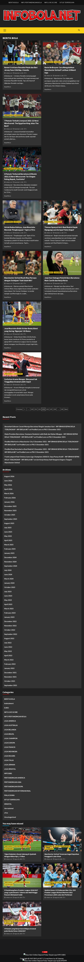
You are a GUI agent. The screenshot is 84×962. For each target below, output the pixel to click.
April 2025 (8, 540)
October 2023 (9, 587)
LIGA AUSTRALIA (11, 725)
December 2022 (10, 621)
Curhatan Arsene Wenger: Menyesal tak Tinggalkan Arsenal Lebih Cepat (20, 380)
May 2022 (8, 651)
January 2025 (9, 553)
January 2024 (9, 583)
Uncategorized (10, 817)
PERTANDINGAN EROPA (13, 786)
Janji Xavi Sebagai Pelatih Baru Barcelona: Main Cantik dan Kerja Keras (62, 279)
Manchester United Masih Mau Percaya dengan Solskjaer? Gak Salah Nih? (20, 279)
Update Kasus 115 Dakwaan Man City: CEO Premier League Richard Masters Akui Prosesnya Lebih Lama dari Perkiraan (60, 892)
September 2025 (10, 519)
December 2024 (10, 557)
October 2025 (9, 515)
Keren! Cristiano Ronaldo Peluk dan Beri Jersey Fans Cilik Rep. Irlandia (21, 68)
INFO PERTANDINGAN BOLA (31, 2)
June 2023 (8, 596)
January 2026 (9, 502)
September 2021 (10, 685)
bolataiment (9, 703)
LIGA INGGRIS (58, 62)
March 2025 (8, 545)
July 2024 (7, 570)
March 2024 (8, 579)
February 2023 (10, 613)
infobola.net (9, 73)
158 (62, 409)
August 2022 (9, 638)
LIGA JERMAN (9, 765)
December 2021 (10, 673)
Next (66, 409)
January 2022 (9, 668)
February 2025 (10, 549)
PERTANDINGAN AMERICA (14, 778)
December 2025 (10, 506)
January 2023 (9, 617)
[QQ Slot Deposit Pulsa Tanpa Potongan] (45, 960)
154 (47, 409)
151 (36, 409)
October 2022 (9, 630)
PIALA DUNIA (17, 62)
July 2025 (7, 528)
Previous (19, 409)
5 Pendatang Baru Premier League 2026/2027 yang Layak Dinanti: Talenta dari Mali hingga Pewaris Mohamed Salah (21, 892)
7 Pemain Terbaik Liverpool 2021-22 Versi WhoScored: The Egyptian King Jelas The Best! (21, 123)
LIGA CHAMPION (10, 738)
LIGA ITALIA (17, 222)
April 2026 (8, 489)
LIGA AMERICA (10, 721)
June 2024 (8, 574)
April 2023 (8, 604)
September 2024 (10, 566)
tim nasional (8, 808)
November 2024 (10, 562)
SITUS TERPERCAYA (67, 2)
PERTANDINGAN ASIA (12, 782)
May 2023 (8, 600)
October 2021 (9, 681)
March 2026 (8, 493)
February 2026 (10, 498)
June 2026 (8, 481)
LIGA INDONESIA (10, 751)
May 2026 (8, 485)
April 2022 (8, 655)
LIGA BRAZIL (9, 734)
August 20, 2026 (18, 859)
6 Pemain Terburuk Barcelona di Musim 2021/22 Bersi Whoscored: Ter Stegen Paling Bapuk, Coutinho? (20, 176)
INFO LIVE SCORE (50, 2)
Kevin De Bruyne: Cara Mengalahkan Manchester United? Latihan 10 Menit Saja (60, 70)
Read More (7, 87)
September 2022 (10, 634)
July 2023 (7, 591)
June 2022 (8, 647)
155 (51, 409)
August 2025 (9, 523)
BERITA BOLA (14, 2)
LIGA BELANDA (10, 730)
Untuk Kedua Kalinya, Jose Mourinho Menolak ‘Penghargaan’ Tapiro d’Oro (19, 228)
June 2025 (8, 532)
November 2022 (10, 626)
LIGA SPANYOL (18, 168)
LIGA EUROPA (9, 743)
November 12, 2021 (18, 73)
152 (39, 409)
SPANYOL (8, 804)
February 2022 (10, 664)
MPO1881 (8, 773)
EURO (6, 708)
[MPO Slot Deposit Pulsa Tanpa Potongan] (45, 954)
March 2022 (8, 660)
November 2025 (10, 510)
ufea (6, 813)
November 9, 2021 (18, 283)
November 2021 (10, 677)
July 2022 (7, 643)
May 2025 (8, 536)
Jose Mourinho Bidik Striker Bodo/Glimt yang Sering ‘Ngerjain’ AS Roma (21, 329)
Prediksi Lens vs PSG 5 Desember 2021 (46, 429)
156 (55, 409)
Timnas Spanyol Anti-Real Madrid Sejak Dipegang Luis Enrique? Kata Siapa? (61, 228)
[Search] (79, 30)
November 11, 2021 (18, 129)
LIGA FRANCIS (9, 747)
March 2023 (8, 609)
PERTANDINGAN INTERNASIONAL (17, 791)
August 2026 (9, 476)
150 (32, 409)
